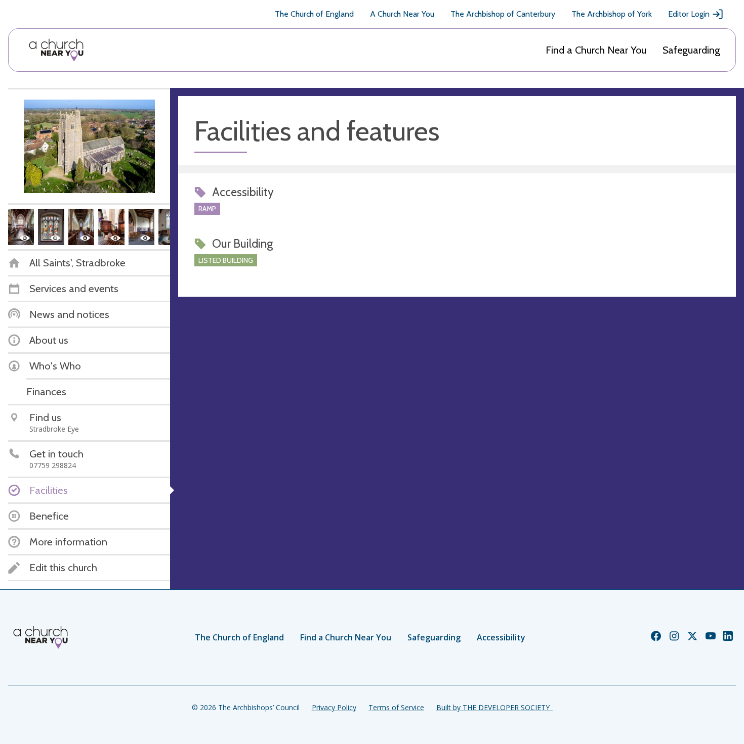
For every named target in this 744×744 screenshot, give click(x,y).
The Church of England (314, 14)
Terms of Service (396, 707)
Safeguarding (691, 50)
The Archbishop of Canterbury (502, 14)
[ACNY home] (56, 50)
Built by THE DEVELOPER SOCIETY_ (494, 707)
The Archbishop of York (611, 14)
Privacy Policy (334, 707)
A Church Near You (402, 14)
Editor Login (689, 14)
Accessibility (501, 637)
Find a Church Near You (596, 50)
